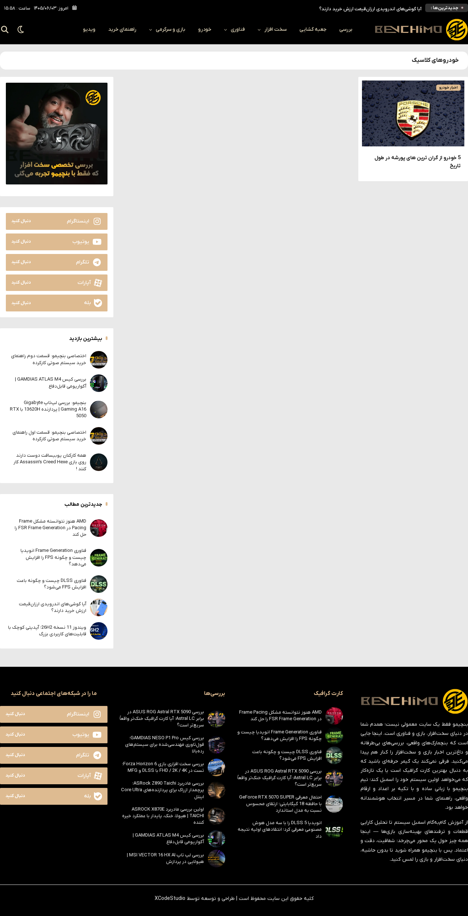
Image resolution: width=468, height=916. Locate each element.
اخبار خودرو (448, 87)
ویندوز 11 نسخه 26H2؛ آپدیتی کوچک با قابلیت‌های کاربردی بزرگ (47, 630)
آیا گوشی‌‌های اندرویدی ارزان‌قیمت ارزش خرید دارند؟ (370, 7)
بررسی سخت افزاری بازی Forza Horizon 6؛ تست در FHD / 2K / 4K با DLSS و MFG (163, 767)
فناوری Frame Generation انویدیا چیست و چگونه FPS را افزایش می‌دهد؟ (53, 557)
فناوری (238, 29)
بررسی (345, 29)
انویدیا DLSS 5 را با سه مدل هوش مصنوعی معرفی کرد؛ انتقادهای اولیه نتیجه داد (280, 829)
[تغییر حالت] (21, 29)
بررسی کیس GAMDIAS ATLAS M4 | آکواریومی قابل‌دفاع (50, 382)
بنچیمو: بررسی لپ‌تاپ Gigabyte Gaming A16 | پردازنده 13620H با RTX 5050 (48, 409)
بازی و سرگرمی (170, 29)
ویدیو (89, 29)
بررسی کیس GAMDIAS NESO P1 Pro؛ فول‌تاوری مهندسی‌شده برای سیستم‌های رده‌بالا (164, 744)
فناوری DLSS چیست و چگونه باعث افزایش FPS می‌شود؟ (51, 583)
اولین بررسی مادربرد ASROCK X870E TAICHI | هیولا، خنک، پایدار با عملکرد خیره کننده (163, 816)
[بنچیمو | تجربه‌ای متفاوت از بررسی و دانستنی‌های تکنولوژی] (421, 30)
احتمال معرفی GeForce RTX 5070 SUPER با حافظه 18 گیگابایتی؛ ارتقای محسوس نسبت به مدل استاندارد (280, 804)
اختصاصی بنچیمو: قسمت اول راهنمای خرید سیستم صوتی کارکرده (49, 435)
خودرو (204, 29)
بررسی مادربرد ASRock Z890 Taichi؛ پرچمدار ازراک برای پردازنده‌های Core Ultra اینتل (162, 790)
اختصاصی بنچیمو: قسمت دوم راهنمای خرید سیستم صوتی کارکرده (48, 359)
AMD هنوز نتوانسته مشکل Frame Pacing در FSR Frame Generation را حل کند (50, 528)
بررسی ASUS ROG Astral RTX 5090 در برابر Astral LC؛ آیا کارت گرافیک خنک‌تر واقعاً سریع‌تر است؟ (279, 778)
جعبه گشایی (313, 29)
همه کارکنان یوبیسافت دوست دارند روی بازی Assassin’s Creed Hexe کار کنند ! (50, 462)
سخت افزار (275, 29)
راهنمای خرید (122, 29)
